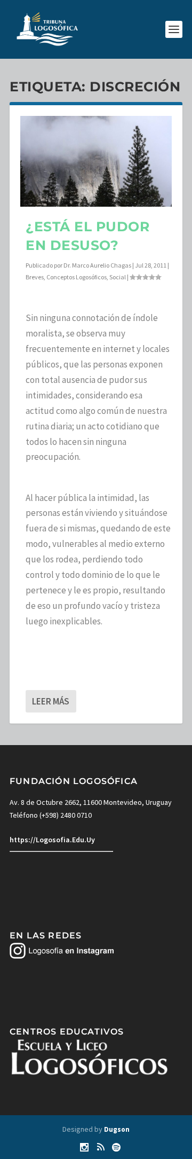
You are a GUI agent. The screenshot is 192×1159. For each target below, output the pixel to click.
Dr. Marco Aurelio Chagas (97, 265)
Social (117, 277)
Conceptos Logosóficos (76, 277)
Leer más (50, 701)
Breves (35, 277)
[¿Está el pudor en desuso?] (96, 161)
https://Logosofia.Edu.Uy (52, 839)
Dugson (117, 1129)
